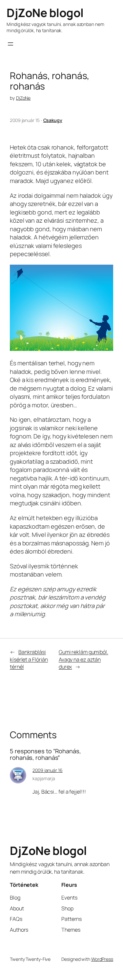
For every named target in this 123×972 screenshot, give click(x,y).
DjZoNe (23, 98)
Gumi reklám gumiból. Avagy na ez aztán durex (83, 659)
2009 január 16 (47, 770)
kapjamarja (43, 778)
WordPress (102, 959)
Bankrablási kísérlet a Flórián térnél (29, 659)
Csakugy (52, 120)
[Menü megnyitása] (10, 44)
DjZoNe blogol (45, 13)
